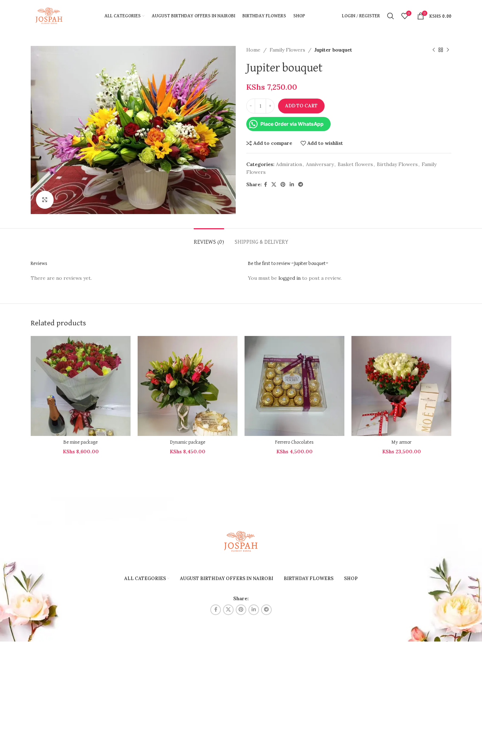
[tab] (209, 239)
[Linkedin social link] (292, 184)
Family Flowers (287, 50)
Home (253, 50)
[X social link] (273, 184)
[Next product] (447, 49)
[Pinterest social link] (283, 184)
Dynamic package (187, 442)
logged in (289, 278)
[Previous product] (433, 49)
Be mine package (81, 442)
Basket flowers (355, 164)
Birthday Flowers (397, 164)
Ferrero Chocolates (294, 442)
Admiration (289, 164)
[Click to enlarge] (45, 199)
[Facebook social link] (265, 184)
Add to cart (301, 106)
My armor (401, 442)
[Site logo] (49, 15)
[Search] (391, 16)
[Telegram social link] (300, 184)
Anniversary (320, 164)
